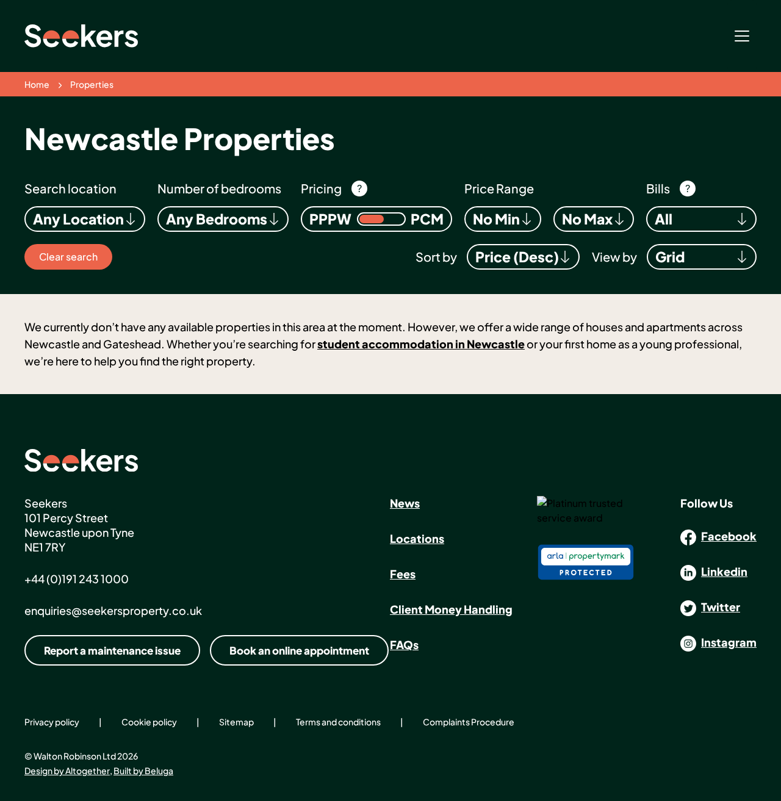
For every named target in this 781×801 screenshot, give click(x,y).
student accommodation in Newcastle (421, 344)
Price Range (499, 188)
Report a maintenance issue (112, 650)
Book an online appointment (299, 650)
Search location (70, 188)
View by (614, 256)
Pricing (321, 188)
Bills (658, 188)
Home (36, 84)
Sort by (436, 256)
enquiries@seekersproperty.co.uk (113, 610)
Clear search (68, 256)
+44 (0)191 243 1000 (76, 579)
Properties (91, 84)
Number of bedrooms (219, 188)
